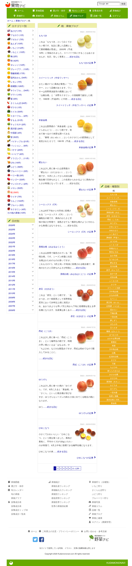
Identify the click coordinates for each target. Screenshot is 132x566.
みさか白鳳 (113, 374)
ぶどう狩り (97, 494)
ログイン (117, 15)
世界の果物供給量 (59, 506)
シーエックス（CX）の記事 (80, 231)
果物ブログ (78, 15)
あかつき (113, 273)
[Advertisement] (113, 62)
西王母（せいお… (113, 302)
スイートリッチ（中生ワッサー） (54, 77)
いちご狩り (97, 485)
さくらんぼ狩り (99, 490)
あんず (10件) (17, 43)
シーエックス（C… (114, 208)
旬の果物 (15, 494)
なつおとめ (113, 259)
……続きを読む (73, 56)
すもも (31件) (17, 120)
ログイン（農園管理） (102, 521)
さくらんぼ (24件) (19, 103)
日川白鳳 (113, 266)
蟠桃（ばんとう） (113, 331)
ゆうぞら (43, 379)
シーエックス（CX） (48, 204)
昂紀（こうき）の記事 (83, 364)
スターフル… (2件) (19, 115)
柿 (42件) (15, 60)
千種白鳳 (113, 313)
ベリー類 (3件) (17, 175)
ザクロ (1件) (16, 107)
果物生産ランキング (60, 485)
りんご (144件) (17, 200)
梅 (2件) (14, 56)
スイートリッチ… (113, 197)
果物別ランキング (59, 494)
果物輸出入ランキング (61, 490)
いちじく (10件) (18, 52)
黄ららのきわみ (113, 370)
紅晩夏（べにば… (113, 306)
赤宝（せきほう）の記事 (82, 316)
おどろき (113, 385)
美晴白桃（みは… (113, 212)
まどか (113, 359)
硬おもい (43, 162)
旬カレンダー (78, 10)
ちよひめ (113, 367)
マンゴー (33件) (18, 179)
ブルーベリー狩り (100, 498)
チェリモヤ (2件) (18, 124)
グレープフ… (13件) (20, 69)
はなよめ (113, 324)
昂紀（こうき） (46, 331)
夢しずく (113, 320)
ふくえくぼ (113, 244)
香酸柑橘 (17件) (18, 73)
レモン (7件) (16, 81)
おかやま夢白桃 (113, 338)
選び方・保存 (59, 10)
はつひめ (113, 241)
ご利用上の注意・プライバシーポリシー (60, 531)
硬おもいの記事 (86, 189)
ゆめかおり (113, 230)
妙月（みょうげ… (113, 269)
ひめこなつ (44, 427)
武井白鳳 (113, 277)
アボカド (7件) (17, 39)
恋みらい (113, 309)
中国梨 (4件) (16, 132)
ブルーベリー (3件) (19, 171)
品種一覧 (97, 15)
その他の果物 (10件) (16, 212)
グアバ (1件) (16, 94)
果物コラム (59, 15)
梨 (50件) (15, 137)
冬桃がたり (113, 248)
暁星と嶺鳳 (113, 396)
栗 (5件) (14, 98)
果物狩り (20, 15)
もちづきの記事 (86, 62)
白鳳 (114, 352)
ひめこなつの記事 (85, 457)
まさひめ (113, 378)
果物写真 (40, 15)
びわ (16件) (16, 162)
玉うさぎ (113, 327)
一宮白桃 (113, 316)
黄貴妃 (113, 342)
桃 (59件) (15, 192)
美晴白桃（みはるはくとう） (52, 246)
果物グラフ (16, 498)
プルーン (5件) (17, 205)
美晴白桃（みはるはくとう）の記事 (76, 273)
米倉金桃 (43, 120)
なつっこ (113, 298)
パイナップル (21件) (20, 141)
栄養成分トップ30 (19, 509)
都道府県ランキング (60, 498)
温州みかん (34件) (19, 77)
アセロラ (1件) (17, 35)
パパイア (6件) (17, 154)
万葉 (114, 363)
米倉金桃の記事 (86, 147)
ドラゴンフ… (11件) (20, 158)
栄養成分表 (97, 10)
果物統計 (117, 10)
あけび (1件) (16, 30)
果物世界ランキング (60, 502)
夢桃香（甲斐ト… (113, 237)
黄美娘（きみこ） (113, 381)
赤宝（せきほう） (47, 288)
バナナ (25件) (17, 150)
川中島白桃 (113, 291)
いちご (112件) (17, 47)
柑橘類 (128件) (17, 86)
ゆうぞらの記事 (86, 413)
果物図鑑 (40, 10)
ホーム (21, 10)
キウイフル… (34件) (20, 90)
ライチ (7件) (16, 196)
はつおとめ (113, 334)
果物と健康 (97, 517)
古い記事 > (76, 468)
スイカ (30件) (17, 111)
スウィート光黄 (113, 287)
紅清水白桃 (113, 356)
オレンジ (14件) (18, 65)
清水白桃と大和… (113, 399)
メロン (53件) (17, 188)
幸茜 (114, 345)
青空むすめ (113, 251)
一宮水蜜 (113, 392)
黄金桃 (113, 403)
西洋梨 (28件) (17, 128)
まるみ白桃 (113, 295)
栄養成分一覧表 (18, 513)
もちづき (43, 35)
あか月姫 (113, 255)
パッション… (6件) (19, 145)
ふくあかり (113, 233)
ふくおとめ (113, 280)
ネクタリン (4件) (18, 209)
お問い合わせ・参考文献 (95, 531)
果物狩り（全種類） (101, 481)
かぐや (113, 284)
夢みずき (113, 262)
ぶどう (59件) (17, 166)
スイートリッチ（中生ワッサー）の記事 (74, 105)
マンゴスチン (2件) (19, 183)
